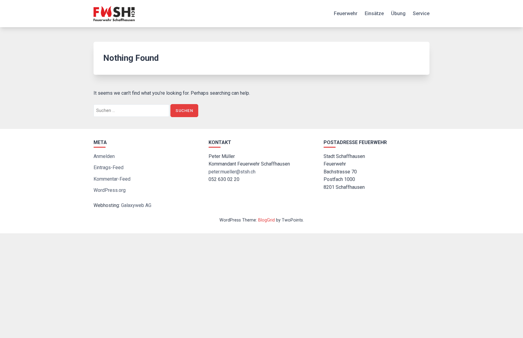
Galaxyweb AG (136, 205)
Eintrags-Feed (108, 167)
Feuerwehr (345, 13)
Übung (398, 13)
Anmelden (104, 156)
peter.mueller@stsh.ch (232, 172)
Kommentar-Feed (112, 179)
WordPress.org (110, 190)
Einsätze (374, 13)
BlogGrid (266, 220)
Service (421, 13)
